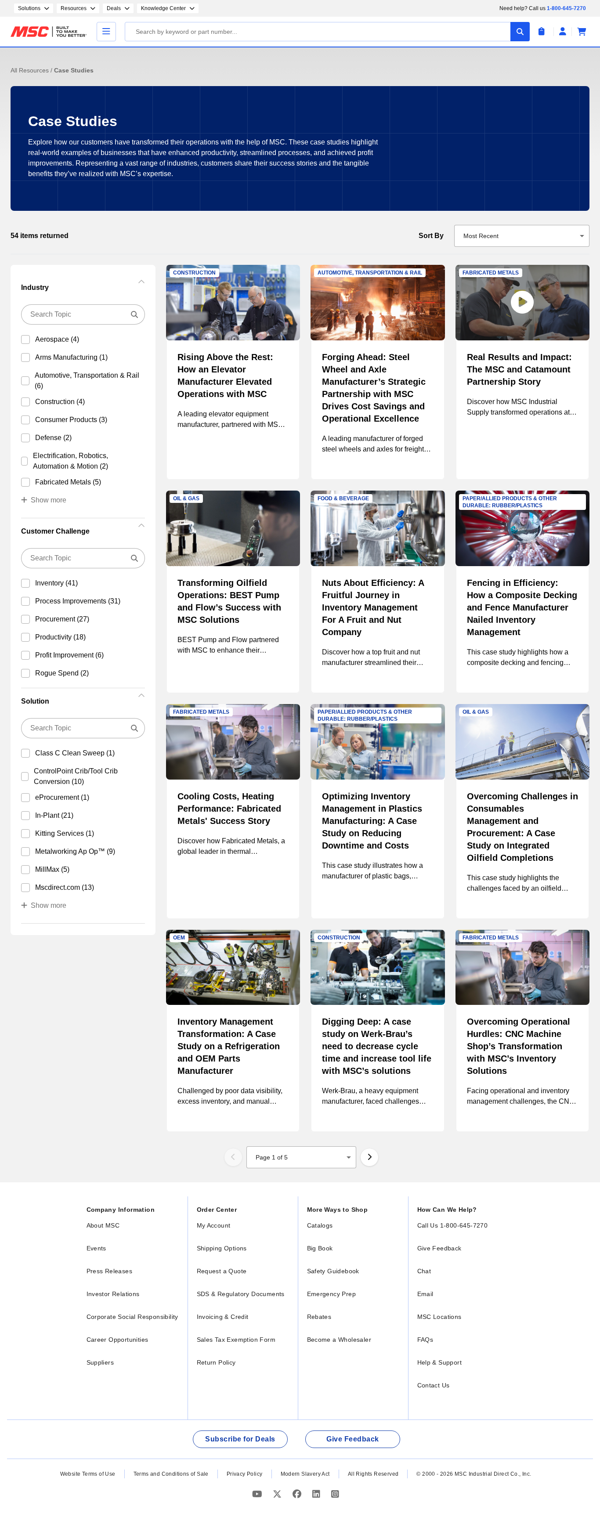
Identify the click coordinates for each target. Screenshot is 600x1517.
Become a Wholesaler (339, 1339)
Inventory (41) (56, 583)
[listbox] (522, 236)
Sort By (431, 235)
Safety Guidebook (333, 1271)
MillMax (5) (52, 869)
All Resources (31, 70)
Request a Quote (222, 1271)
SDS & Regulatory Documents (241, 1293)
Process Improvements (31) (77, 601)
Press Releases (110, 1271)
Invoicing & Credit (223, 1316)
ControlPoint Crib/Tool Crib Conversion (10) (76, 776)
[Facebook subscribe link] (298, 1494)
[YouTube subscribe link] (258, 1494)
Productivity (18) (60, 637)
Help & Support (439, 1362)
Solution (35, 701)
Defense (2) (53, 437)
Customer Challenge (55, 531)
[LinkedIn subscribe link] (317, 1494)
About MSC (103, 1225)
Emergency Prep (331, 1293)
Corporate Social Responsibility (132, 1316)
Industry (35, 287)
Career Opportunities (117, 1339)
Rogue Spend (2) (62, 673)
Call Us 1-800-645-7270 (452, 1225)
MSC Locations (439, 1316)
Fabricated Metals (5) (68, 482)
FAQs (425, 1339)
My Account (214, 1225)
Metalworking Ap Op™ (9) (75, 851)
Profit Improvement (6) (69, 655)
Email (425, 1293)
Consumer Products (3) (71, 419)
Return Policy (216, 1362)
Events (96, 1248)
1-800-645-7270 (566, 8)
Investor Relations (113, 1293)
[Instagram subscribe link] (335, 1494)
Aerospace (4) (57, 339)
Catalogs (320, 1225)
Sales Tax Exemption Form (236, 1339)
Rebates (319, 1316)
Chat (424, 1271)
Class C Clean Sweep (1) (75, 753)
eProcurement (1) (62, 797)
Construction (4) (60, 401)
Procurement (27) (62, 619)
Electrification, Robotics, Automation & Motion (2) (70, 461)
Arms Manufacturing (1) (71, 357)
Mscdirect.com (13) (64, 887)
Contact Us (433, 1385)
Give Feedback (439, 1248)
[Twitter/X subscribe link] (278, 1494)
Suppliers (100, 1362)
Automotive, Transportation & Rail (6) (87, 381)
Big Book (320, 1248)
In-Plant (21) (54, 815)
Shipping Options (222, 1248)
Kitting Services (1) (64, 833)
